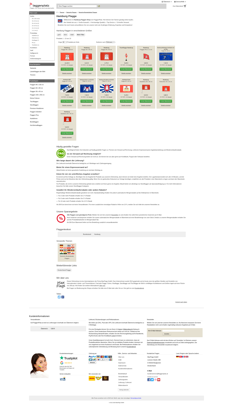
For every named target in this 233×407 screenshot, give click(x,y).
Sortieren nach (101, 42)
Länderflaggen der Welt (37, 71)
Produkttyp (33, 33)
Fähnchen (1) (35, 38)
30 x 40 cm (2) (35, 23)
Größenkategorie (35, 58)
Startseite (33, 68)
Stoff (31, 50)
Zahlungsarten (123, 379)
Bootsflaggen (34, 122)
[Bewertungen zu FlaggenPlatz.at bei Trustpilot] (68, 359)
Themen (32, 75)
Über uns (121, 357)
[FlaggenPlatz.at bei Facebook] (148, 380)
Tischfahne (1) (35, 45)
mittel (72, 34)
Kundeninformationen (125, 368)
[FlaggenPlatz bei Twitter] (152, 380)
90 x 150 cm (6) (36, 18)
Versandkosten (123, 376)
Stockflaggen (34, 105)
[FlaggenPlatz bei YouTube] (158, 380)
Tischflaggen (34, 101)
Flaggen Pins (34, 115)
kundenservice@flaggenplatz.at (157, 374)
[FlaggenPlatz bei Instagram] (155, 380)
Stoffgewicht (34, 53)
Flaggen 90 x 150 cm (37, 84)
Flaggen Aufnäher (36, 112)
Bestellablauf (122, 374)
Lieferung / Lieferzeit (124, 382)
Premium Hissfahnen (37, 108)
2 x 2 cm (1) (35, 30)
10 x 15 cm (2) (35, 28)
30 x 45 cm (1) (35, 21)
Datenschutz (122, 366)
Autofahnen (33, 118)
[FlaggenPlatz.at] (42, 6)
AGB (119, 360)
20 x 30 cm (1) (35, 25)
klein (65, 34)
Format (32, 56)
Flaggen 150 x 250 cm (37, 95)
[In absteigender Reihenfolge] (115, 42)
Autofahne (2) (35, 35)
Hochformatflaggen (36, 125)
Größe (32, 16)
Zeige (60, 42)
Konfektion (33, 47)
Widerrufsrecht (123, 385)
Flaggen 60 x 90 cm (36, 88)
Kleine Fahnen (35, 98)
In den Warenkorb (67, 69)
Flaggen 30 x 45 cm (36, 91)
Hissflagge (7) (35, 40)
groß (59, 34)
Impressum (121, 363)
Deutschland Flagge (64, 270)
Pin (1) (33, 42)
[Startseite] (57, 12)
